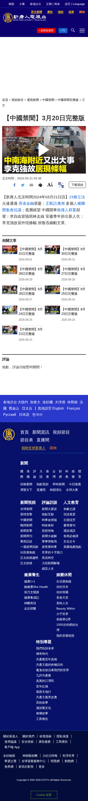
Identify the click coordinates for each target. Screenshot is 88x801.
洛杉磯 (48, 402)
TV (63, 30)
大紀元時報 (50, 755)
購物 (53, 448)
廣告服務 (45, 741)
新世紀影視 (26, 766)
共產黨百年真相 (46, 659)
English (58, 408)
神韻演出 (56, 489)
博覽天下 (26, 489)
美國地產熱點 (72, 546)
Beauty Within (65, 608)
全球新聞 (26, 509)
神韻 (11, 4)
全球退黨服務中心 (33, 761)
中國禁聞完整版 (68, 100)
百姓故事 (42, 702)
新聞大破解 (49, 536)
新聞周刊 (26, 536)
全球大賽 (72, 489)
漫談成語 (69, 530)
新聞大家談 (49, 509)
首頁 (5, 100)
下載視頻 (77, 184)
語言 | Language (75, 4)
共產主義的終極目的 (49, 664)
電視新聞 (33, 100)
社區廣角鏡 (27, 552)
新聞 (24, 463)
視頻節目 (17, 100)
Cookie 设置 (44, 794)
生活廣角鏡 (63, 581)
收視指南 (45, 736)
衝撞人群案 (66, 210)
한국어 (37, 414)
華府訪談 (26, 541)
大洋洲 (60, 402)
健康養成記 (31, 597)
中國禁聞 (48, 100)
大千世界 (62, 614)
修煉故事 (42, 713)
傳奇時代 (42, 653)
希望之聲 (10, 761)
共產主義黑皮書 (46, 697)
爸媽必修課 (70, 536)
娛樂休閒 (64, 575)
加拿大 (35, 402)
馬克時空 (48, 557)
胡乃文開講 (31, 592)
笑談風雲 (69, 514)
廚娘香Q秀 (63, 619)
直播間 (43, 439)
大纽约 (23, 402)
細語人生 (48, 568)
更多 (42, 766)
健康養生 (32, 575)
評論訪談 (49, 502)
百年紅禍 (42, 686)
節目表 (26, 439)
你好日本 (62, 586)
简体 (57, 4)
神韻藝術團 (29, 755)
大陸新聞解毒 (51, 563)
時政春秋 (48, 525)
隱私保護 (63, 736)
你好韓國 (62, 592)
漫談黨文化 (43, 708)
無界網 (8, 766)
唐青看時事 (49, 546)
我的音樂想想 (65, 635)
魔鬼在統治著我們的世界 (52, 670)
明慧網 (55, 761)
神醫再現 (30, 603)
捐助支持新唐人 (33, 448)
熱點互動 (48, 514)
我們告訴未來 (45, 648)
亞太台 (27, 408)
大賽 (22, 4)
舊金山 (14, 408)
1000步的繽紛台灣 (67, 627)
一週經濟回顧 (29, 546)
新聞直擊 (26, 530)
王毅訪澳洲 (55, 203)
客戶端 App (12, 747)
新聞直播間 (47, 30)
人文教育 (71, 502)
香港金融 (26, 203)
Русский (9, 414)
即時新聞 (59, 484)
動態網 (69, 761)
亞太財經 (26, 563)
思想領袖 (48, 530)
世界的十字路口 (52, 552)
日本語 (24, 414)
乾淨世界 (69, 755)
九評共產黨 (43, 675)
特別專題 (43, 642)
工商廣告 (42, 719)
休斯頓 (72, 402)
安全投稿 (28, 741)
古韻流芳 (69, 520)
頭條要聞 (26, 484)
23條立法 (77, 197)
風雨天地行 (43, 691)
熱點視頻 (42, 484)
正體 (49, 4)
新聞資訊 (40, 432)
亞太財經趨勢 (29, 557)
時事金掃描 (49, 520)
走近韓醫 (30, 608)
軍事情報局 (49, 541)
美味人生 (62, 603)
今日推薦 (75, 484)
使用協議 (10, 741)
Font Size (50, 184)
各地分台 (35, 4)
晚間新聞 (26, 525)
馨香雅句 (69, 525)
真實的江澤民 (45, 680)
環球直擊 (26, 514)
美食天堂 (62, 597)
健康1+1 (29, 581)
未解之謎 (69, 509)
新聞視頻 (28, 502)
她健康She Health (36, 586)
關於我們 (28, 736)
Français (73, 408)
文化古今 (69, 541)
